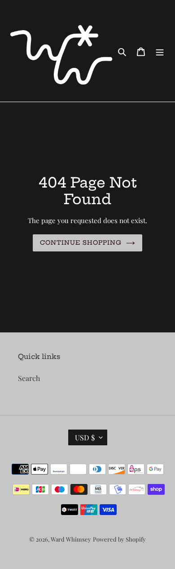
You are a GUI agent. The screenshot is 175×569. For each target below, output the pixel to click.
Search (29, 378)
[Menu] (159, 51)
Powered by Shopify (119, 539)
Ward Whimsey (71, 539)
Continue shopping (81, 242)
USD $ (85, 437)
